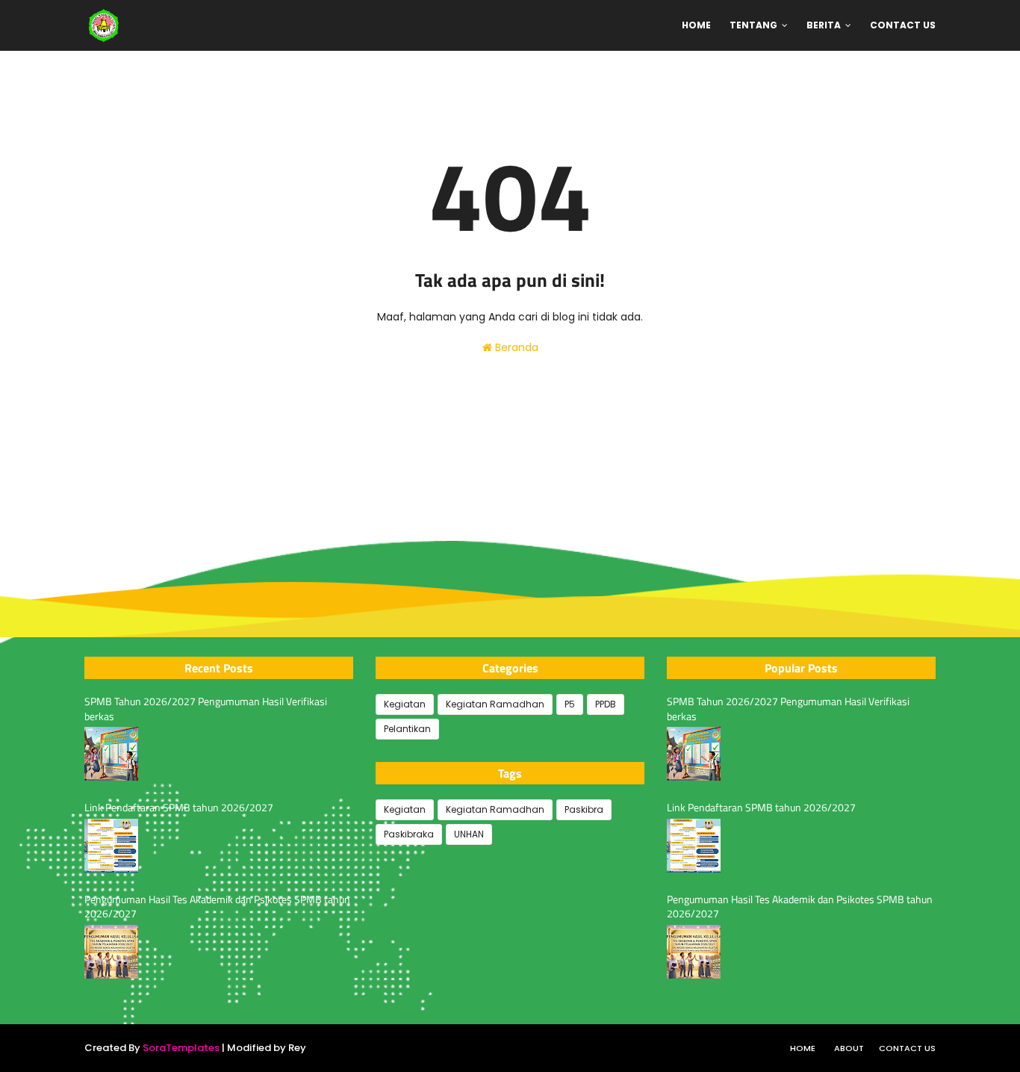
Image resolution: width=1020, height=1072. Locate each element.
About (849, 1048)
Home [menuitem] (696, 25)
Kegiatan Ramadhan (495, 704)
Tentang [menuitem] (753, 25)
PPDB (605, 704)
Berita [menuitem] (823, 25)
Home (802, 1048)
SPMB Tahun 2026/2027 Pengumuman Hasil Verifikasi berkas (205, 708)
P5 (570, 704)
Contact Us (907, 1048)
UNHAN (469, 834)
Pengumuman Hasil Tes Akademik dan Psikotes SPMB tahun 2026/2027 (217, 906)
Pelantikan (407, 728)
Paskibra (584, 809)
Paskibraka (409, 834)
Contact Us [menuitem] (903, 25)
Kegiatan (405, 704)
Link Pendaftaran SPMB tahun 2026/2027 (178, 807)
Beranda (515, 347)
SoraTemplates (181, 1048)
